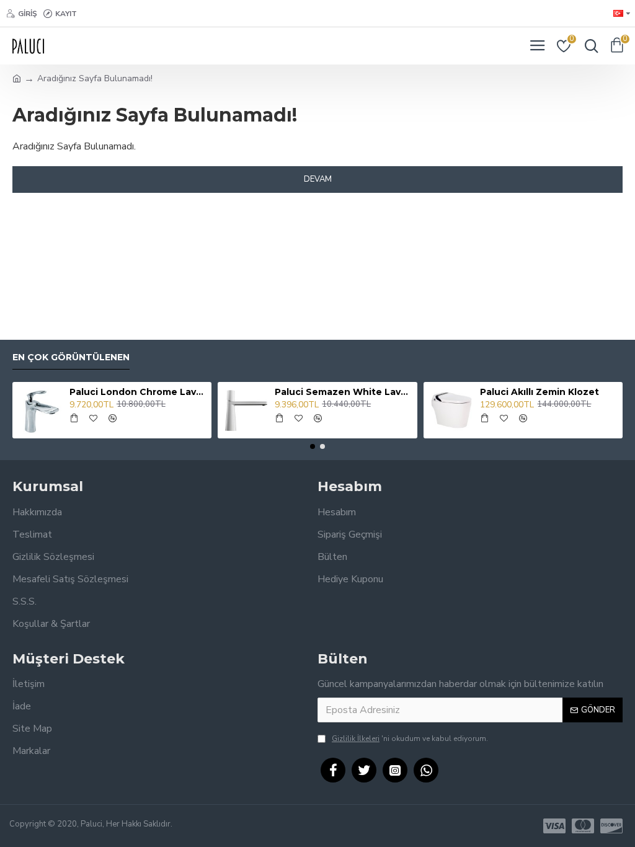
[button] (312, 446)
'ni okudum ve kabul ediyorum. (410, 738)
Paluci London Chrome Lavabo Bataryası (138, 391)
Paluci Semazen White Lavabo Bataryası (343, 391)
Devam (318, 179)
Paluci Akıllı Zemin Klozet (539, 391)
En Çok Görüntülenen (71, 357)
